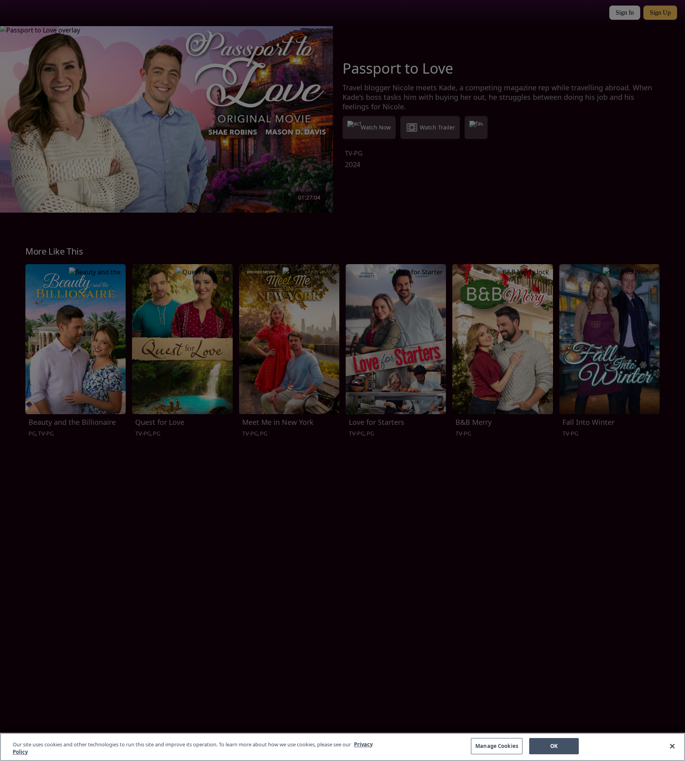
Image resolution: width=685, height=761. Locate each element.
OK (554, 746)
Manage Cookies (496, 746)
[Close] (672, 746)
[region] (342, 747)
